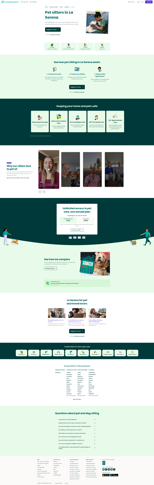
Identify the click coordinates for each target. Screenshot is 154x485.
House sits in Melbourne (91, 473)
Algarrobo (68, 380)
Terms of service (58, 483)
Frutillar (68, 386)
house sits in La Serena (55, 34)
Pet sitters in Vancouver (75, 477)
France (90, 384)
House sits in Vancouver (91, 475)
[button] (48, 169)
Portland (79, 391)
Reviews (39, 475)
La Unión (68, 391)
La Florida (68, 389)
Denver (79, 393)
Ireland (90, 391)
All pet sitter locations (74, 479)
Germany (91, 380)
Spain (90, 382)
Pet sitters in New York (74, 469)
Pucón (67, 378)
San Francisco (81, 386)
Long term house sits (90, 463)
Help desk (39, 469)
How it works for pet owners (43, 461)
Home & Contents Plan (42, 471)
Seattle (79, 389)
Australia (91, 376)
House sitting (89, 461)
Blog (54, 469)
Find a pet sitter (24, 2)
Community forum (58, 463)
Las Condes (69, 393)
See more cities (81, 395)
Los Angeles (80, 380)
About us (55, 461)
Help (138, 2)
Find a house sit (33, 2)
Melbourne (80, 376)
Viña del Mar (69, 374)
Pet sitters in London (74, 467)
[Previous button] (40, 191)
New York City (81, 378)
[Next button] (44, 191)
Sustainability (56, 465)
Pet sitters (72, 461)
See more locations (71, 395)
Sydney (79, 374)
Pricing (38, 465)
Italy (90, 389)
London (79, 372)
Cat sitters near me (74, 463)
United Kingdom (92, 374)
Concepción (69, 376)
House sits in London (90, 465)
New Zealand (91, 386)
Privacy (66, 483)
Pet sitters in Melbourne (75, 475)
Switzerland (91, 393)
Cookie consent (40, 477)
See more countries (93, 395)
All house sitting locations (91, 477)
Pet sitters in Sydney (74, 473)
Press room (56, 471)
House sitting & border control (43, 473)
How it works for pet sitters (42, 463)
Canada (90, 378)
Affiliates (55, 473)
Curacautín (69, 384)
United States (92, 372)
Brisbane (79, 382)
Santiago (68, 372)
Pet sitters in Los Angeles (75, 471)
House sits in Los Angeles (91, 469)
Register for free (52, 29)
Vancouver (80, 388)
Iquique (68, 388)
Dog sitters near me (74, 465)
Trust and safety (40, 467)
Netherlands (91, 388)
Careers (55, 467)
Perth (79, 384)
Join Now (149, 2)
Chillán (68, 382)
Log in (142, 2)
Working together (57, 475)
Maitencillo (57, 372)
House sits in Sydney (90, 471)
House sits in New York (90, 467)
